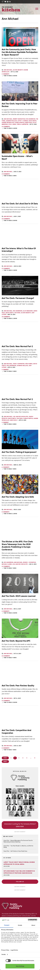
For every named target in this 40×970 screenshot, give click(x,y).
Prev (5, 758)
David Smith (33, 121)
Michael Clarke (7, 564)
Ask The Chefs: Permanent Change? (18, 298)
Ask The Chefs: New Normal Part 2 (17, 346)
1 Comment (5, 369)
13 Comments (6, 566)
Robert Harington (19, 119)
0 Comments (5, 512)
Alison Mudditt (18, 70)
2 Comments (5, 74)
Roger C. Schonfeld (29, 562)
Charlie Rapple (19, 122)
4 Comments (5, 611)
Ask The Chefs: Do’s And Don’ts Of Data (20, 203)
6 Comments (5, 467)
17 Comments (6, 174)
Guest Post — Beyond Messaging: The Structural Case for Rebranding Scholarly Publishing (18, 841)
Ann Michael (8, 70)
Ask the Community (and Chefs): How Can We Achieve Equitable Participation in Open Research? (20, 52)
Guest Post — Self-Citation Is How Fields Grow (15, 851)
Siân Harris (29, 363)
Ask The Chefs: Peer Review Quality (18, 685)
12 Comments (6, 126)
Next (5, 761)
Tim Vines (17, 312)
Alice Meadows (28, 311)
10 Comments (6, 218)
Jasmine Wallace (11, 121)
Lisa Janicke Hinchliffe (20, 416)
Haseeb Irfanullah (8, 122)
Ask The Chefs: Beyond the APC (16, 641)
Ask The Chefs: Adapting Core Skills (18, 497)
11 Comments (6, 268)
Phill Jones (12, 124)
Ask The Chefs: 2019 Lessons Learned (18, 596)
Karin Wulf (28, 122)
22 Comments (6, 656)
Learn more (20, 826)
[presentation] (20, 37)
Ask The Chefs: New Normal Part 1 (17, 399)
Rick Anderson (30, 119)
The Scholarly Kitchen (11, 8)
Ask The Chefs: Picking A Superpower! (19, 452)
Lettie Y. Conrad (23, 121)
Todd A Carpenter (22, 124)
